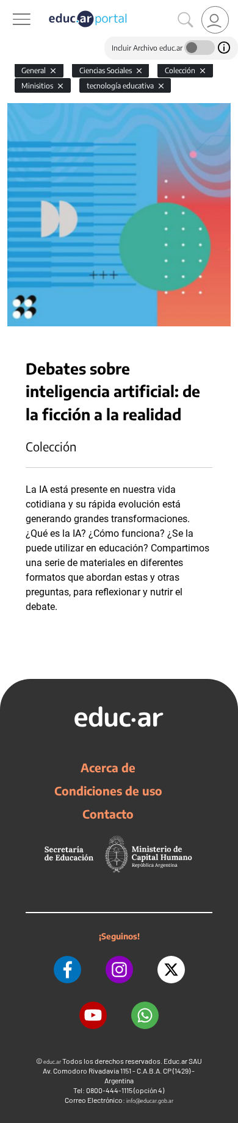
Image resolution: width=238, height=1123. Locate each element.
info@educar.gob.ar (149, 1100)
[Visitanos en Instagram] (119, 969)
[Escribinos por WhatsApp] (145, 1015)
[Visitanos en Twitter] (171, 969)
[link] (215, 20)
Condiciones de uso (108, 790)
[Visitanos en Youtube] (93, 1015)
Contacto (108, 813)
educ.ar (52, 1061)
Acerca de (108, 767)
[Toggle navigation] (11, 7)
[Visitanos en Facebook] (67, 969)
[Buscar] (185, 20)
